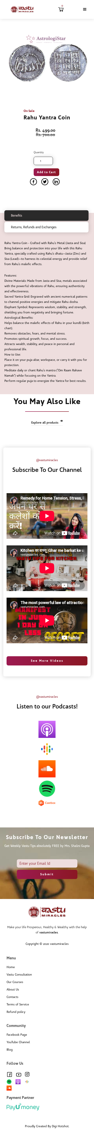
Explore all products (44, 422)
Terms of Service (18, 1004)
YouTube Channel (18, 1042)
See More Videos (47, 661)
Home (11, 967)
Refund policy (16, 1012)
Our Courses (15, 982)
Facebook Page (17, 1035)
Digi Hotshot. (60, 1126)
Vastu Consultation (19, 974)
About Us (13, 989)
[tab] (46, 215)
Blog (10, 1050)
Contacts (12, 997)
